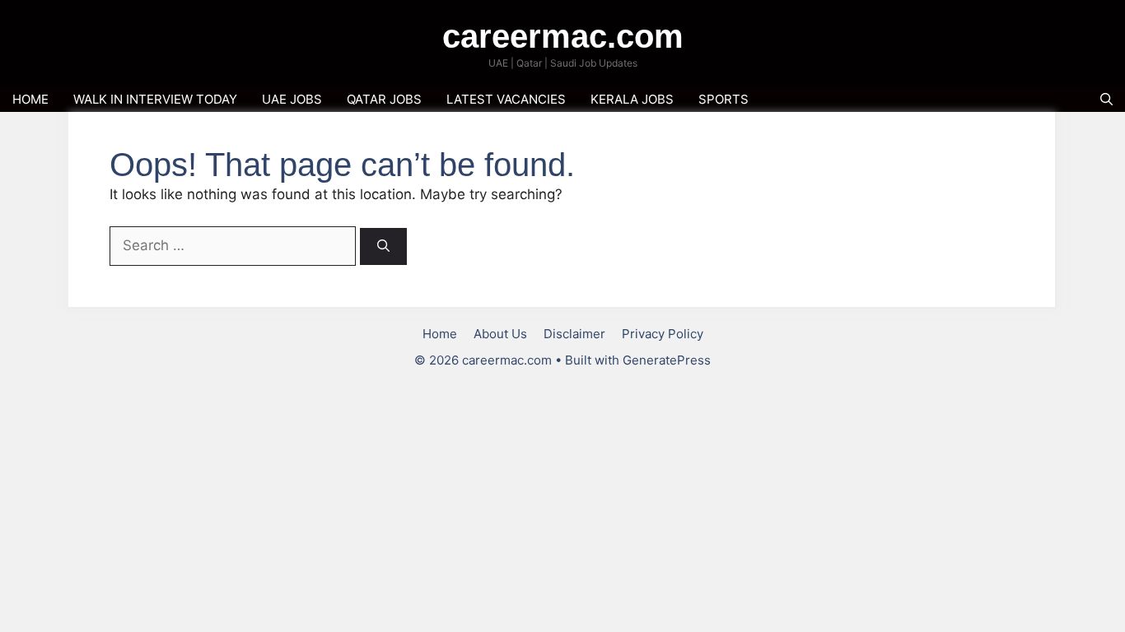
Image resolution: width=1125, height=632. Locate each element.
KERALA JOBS (632, 99)
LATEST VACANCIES (506, 99)
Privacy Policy (662, 334)
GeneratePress (667, 360)
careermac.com (563, 36)
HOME (30, 99)
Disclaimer (574, 334)
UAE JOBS (292, 99)
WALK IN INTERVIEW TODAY (155, 99)
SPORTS (723, 99)
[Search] (383, 246)
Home (439, 334)
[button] (1106, 99)
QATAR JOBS (384, 99)
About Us (500, 334)
